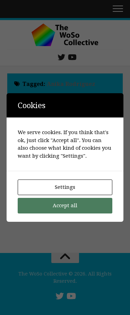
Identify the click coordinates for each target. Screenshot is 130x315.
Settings (65, 187)
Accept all (65, 205)
